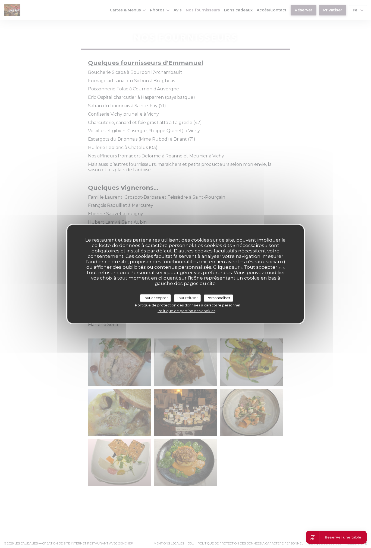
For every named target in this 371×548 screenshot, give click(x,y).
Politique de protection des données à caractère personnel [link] (187, 305)
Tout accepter (155, 298)
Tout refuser (187, 298)
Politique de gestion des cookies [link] (186, 310)
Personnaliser (218, 298)
